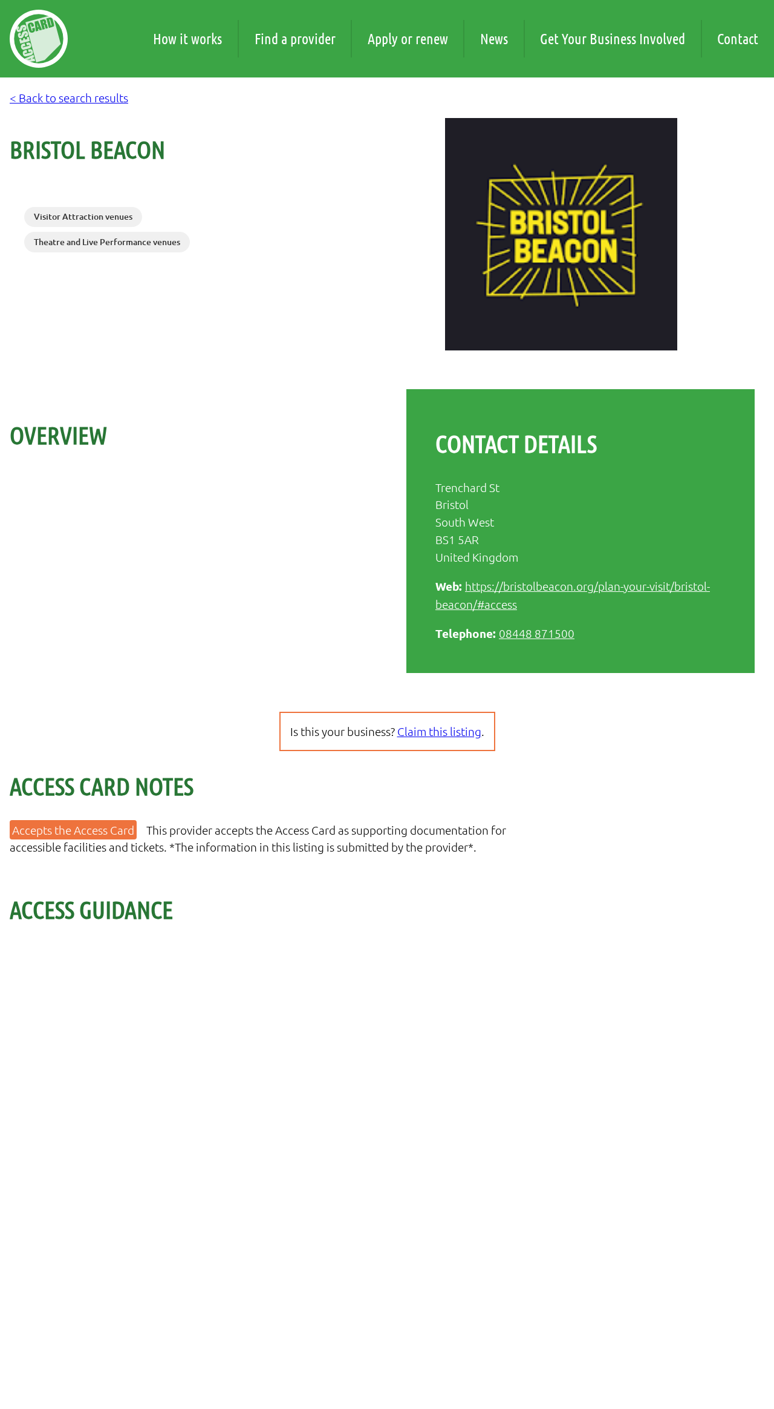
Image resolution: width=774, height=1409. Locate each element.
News (494, 38)
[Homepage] (39, 39)
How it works (187, 38)
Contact (737, 38)
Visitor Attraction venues (83, 216)
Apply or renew (408, 38)
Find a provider (295, 38)
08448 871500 (536, 633)
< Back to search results (69, 97)
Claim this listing (439, 731)
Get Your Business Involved (612, 38)
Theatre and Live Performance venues (107, 242)
